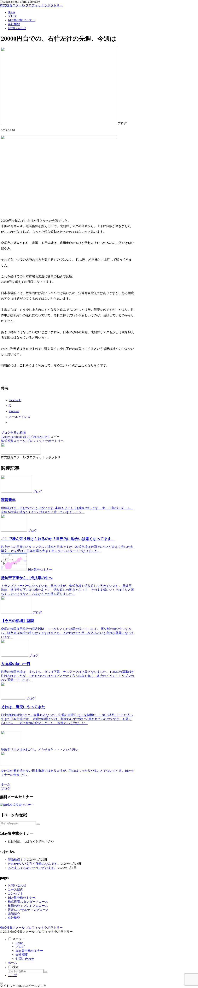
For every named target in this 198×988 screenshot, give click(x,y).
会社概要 (14, 918)
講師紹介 (14, 913)
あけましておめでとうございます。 (32, 867)
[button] (55, 436)
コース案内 (15, 889)
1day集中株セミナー (21, 897)
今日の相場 (18, 432)
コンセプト (15, 893)
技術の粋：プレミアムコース (28, 905)
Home (19, 942)
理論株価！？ (17, 859)
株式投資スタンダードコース (28, 901)
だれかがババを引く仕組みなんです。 (34, 863)
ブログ (5, 432)
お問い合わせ (17, 885)
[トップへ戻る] (1, 983)
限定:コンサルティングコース (28, 909)
